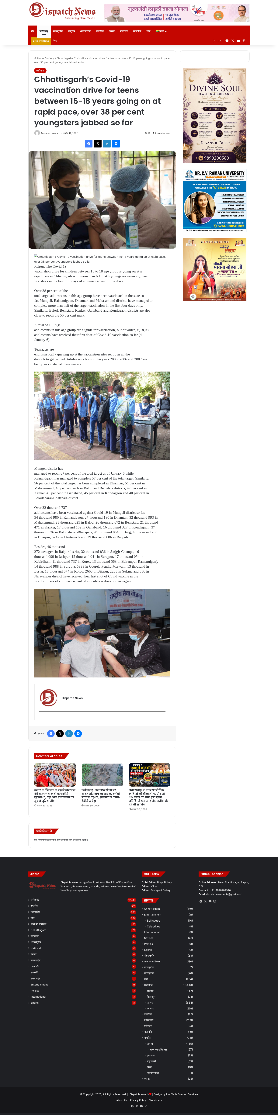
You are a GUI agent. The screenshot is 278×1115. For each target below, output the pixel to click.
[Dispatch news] (63, 11)
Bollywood (153, 920)
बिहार (149, 1067)
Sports (35, 1002)
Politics (35, 990)
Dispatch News (49, 133)
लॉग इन (72, 839)
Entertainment (39, 984)
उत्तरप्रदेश (35, 960)
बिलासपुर (151, 996)
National (36, 948)
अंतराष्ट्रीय (85, 31)
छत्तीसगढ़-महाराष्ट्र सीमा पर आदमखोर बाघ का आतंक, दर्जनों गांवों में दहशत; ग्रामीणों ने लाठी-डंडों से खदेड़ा (101, 795)
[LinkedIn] (107, 143)
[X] (98, 143)
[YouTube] (210, 901)
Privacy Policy (138, 1100)
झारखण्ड (151, 1055)
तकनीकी (137, 31)
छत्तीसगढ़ (44, 31)
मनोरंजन (124, 31)
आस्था (150, 1043)
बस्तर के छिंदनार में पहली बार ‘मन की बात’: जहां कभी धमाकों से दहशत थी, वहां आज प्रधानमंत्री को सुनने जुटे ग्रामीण (54, 795)
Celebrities (153, 926)
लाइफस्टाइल (153, 1073)
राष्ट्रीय (71, 31)
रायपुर (150, 1002)
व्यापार (112, 31)
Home (40, 58)
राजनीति (100, 31)
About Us (121, 1100)
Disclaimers (155, 1100)
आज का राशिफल (38, 924)
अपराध (150, 990)
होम (32, 31)
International (38, 996)
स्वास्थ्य (150, 1008)
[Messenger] (116, 143)
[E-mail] (41, 717)
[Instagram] (214, 901)
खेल (148, 31)
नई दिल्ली (151, 1061)
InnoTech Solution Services (182, 1094)
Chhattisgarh (38, 930)
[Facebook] (88, 143)
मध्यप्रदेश (58, 31)
